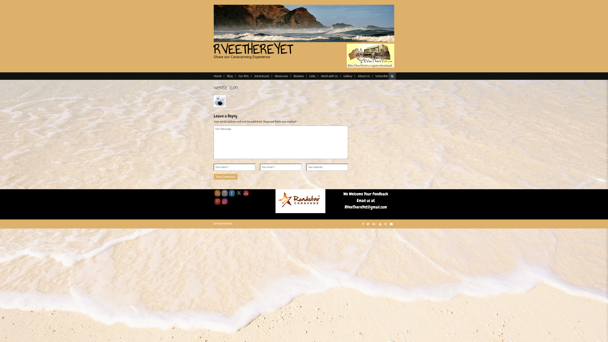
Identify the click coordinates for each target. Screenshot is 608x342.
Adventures (261, 76)
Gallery (347, 76)
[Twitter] (368, 223)
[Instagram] (386, 223)
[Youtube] (380, 223)
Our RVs (243, 76)
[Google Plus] (374, 223)
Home (218, 76)
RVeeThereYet (253, 49)
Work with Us (329, 76)
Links (312, 76)
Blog (230, 76)
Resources (281, 76)
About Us (364, 76)
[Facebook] (363, 223)
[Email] (391, 223)
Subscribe (381, 76)
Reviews (299, 76)
